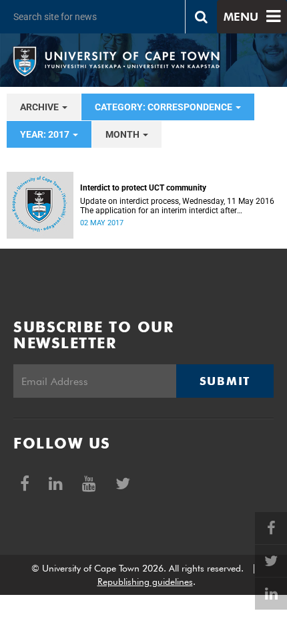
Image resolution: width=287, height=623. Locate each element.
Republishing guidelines (145, 581)
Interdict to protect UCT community (143, 188)
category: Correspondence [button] (164, 107)
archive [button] (40, 107)
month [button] (123, 134)
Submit (225, 381)
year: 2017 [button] (45, 134)
